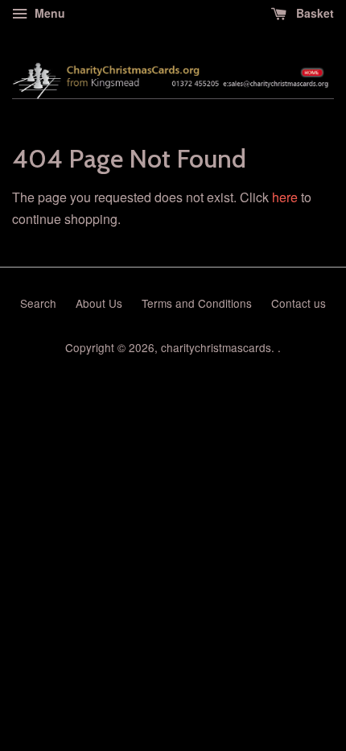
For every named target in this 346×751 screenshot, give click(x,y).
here (285, 197)
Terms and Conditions (197, 303)
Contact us (298, 303)
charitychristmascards (216, 347)
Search (38, 303)
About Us (99, 303)
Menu (48, 13)
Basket (313, 13)
